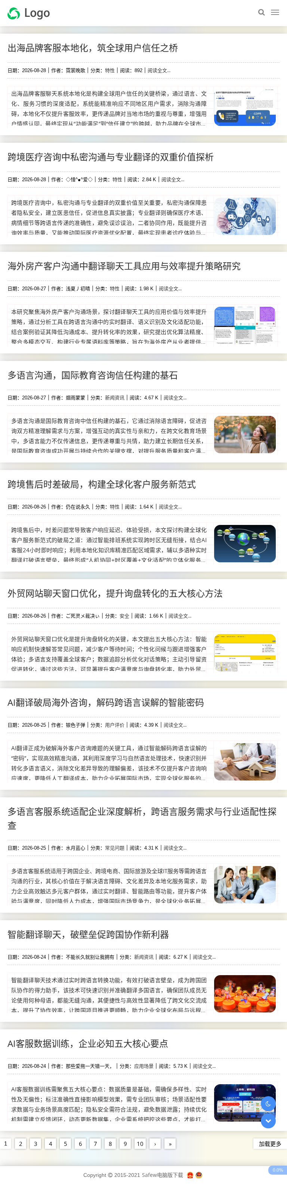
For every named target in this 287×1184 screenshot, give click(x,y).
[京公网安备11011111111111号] (198, 1174)
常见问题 (114, 847)
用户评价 (114, 724)
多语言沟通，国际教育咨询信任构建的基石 (92, 375)
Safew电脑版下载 (162, 1174)
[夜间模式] (268, 1103)
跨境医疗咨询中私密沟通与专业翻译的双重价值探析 (110, 157)
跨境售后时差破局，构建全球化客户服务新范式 (101, 484)
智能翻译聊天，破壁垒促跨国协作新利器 (88, 934)
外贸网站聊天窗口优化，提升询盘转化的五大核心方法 (115, 593)
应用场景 (144, 1066)
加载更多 (270, 1143)
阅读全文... (159, 70)
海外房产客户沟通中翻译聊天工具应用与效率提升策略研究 (124, 266)
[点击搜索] (261, 12)
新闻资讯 (114, 397)
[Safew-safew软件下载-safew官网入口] (31, 12)
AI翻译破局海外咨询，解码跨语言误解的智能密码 (105, 702)
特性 (110, 70)
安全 (124, 615)
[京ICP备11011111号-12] (190, 1174)
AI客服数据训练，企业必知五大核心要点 (87, 1043)
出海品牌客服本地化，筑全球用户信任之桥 (92, 47)
